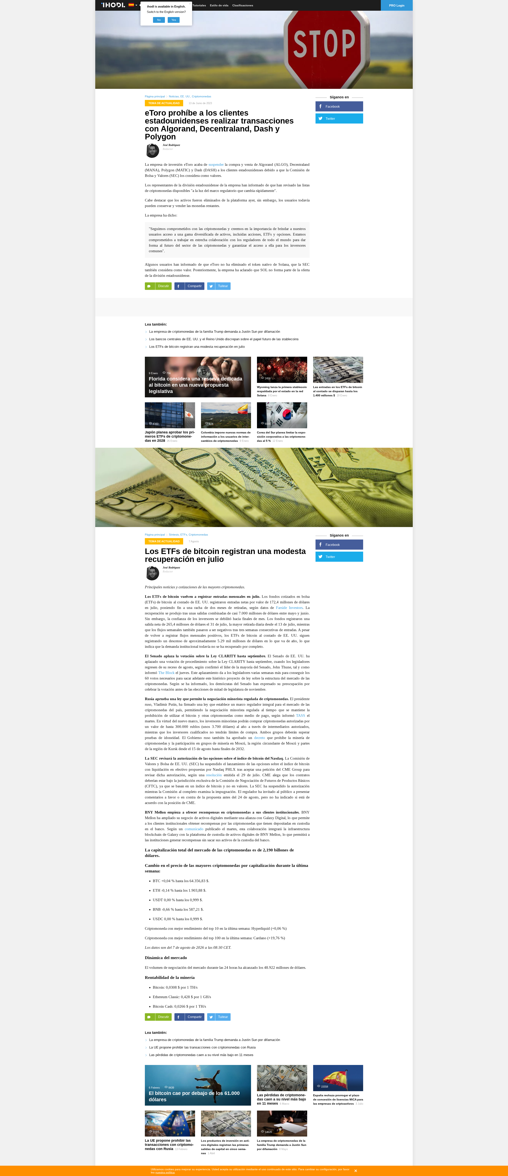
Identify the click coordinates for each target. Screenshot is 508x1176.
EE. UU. (185, 96)
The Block (166, 673)
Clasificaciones (242, 5)
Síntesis (174, 534)
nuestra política (165, 1172)
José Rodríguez (171, 145)
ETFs (183, 534)
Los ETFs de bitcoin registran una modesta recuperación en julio (197, 347)
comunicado (194, 829)
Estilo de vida (219, 5)
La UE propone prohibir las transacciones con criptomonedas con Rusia (202, 1047)
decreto (259, 738)
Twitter (330, 118)
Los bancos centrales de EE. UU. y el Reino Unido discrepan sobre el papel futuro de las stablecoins (224, 339)
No (159, 19)
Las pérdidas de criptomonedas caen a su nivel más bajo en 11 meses (201, 1055)
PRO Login (396, 5)
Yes (173, 19)
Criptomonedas (201, 96)
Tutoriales (199, 5)
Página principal (155, 96)
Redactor (168, 149)
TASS (300, 715)
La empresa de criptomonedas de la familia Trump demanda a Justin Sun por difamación (214, 332)
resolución (214, 775)
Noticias (174, 96)
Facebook (333, 106)
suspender (216, 164)
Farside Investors (289, 608)
